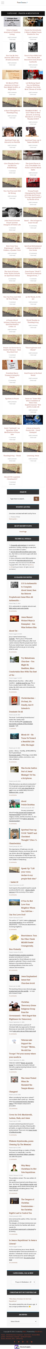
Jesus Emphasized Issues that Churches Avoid (29, 980)
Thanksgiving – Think (12, 456)
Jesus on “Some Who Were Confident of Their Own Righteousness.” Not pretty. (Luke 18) (33, 403)
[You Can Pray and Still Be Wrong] (12, 182)
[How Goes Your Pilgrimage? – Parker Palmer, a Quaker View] (12, 237)
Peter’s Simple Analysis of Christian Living (12, 32)
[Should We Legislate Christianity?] (12, 468)
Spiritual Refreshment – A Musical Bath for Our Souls (33, 248)
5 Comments (33, 226)
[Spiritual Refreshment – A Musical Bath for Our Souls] (33, 237)
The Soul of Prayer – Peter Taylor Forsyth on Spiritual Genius (12, 273)
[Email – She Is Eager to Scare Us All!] (33, 212)
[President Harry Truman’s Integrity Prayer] (12, 365)
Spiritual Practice (26, 1337)
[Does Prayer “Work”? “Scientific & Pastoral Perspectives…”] (33, 263)
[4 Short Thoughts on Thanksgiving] (12, 102)
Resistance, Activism (12, 1337)
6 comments (13, 823)
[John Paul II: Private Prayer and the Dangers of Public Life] (12, 212)
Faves (3, 1335)
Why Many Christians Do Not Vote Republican (28, 1169)
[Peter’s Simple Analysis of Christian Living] (12, 22)
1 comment (12, 728)
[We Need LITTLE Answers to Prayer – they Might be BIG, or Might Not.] (12, 74)
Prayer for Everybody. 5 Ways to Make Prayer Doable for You (33, 32)
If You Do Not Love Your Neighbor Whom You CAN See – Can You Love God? (22, 908)
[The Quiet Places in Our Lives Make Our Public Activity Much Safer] (33, 155)
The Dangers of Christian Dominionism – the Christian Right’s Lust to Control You (21, 1206)
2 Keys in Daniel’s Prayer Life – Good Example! (33, 430)
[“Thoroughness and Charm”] (33, 339)
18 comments (13, 1108)
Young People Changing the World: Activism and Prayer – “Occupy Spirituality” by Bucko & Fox (33, 195)
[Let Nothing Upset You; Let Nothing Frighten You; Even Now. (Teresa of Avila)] (33, 74)
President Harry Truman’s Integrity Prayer (12, 375)
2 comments (13, 1072)
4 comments (13, 1034)
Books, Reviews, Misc (8, 1339)
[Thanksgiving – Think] (12, 447)
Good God (27, 1335)
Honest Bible (36, 1335)
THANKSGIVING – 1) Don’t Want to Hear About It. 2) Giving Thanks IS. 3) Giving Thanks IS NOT (33, 115)
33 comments (13, 1193)
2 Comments (33, 253)
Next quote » (13, 519)
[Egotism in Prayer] (12, 390)
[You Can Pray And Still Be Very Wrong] (12, 288)
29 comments (13, 1262)
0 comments (13, 611)
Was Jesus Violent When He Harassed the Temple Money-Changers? (22, 1085)
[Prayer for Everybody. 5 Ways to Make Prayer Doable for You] (33, 22)
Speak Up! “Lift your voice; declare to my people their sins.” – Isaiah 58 (22, 875)
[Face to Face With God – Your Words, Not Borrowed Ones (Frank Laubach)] (33, 47)
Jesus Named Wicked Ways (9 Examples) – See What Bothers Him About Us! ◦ (23, 624)
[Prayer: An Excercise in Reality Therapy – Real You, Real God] (12, 339)
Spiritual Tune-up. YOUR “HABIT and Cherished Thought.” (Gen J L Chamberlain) (23, 836)
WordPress (38, 1331)
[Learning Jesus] (33, 447)
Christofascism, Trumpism (14, 1335)
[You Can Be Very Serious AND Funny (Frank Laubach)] (12, 47)
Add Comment (12, 37)
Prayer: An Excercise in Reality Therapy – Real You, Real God (12, 350)
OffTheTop (19, 1339)
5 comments (13, 1135)
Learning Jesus (33, 456)
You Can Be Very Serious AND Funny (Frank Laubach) (12, 58)
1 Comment (12, 171)
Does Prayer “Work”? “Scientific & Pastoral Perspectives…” (33, 273)
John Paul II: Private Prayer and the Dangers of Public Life (12, 223)
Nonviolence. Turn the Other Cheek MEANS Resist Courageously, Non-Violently (23, 942)
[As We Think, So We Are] (33, 288)
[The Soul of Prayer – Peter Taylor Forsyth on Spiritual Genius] (12, 263)
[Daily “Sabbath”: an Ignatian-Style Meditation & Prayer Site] (12, 420)
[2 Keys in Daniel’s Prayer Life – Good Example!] (33, 420)
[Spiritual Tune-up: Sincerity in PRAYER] (12, 132)
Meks (24, 1331)
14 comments (13, 1234)
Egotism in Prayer (12, 398)
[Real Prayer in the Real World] (33, 365)
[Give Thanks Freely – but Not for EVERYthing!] (12, 155)
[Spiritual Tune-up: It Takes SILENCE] (33, 132)
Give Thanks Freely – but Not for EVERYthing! (12, 166)
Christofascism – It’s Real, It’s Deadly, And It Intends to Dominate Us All (22, 705)
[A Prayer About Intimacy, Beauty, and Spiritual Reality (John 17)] (12, 312)
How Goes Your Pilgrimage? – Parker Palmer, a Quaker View (12, 248)
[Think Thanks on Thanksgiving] (33, 312)
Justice (3, 1337)
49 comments (13, 970)
